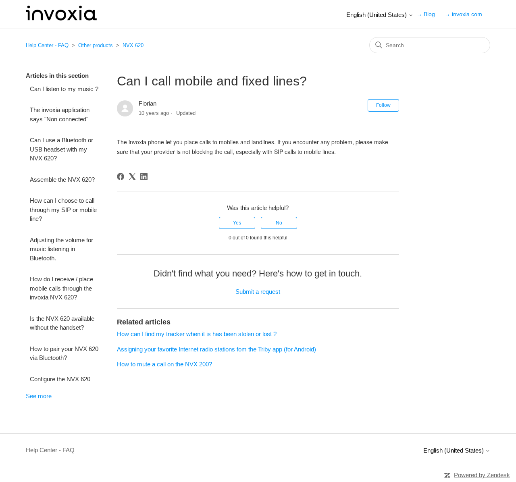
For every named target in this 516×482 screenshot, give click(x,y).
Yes (237, 223)
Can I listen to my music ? (64, 88)
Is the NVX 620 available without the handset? (62, 323)
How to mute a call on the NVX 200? (164, 364)
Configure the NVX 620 (60, 379)
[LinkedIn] (144, 176)
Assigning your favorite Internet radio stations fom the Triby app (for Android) (216, 349)
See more (39, 396)
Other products (95, 45)
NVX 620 (133, 45)
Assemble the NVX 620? (62, 179)
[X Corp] (132, 176)
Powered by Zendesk (482, 475)
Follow (383, 105)
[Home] (61, 18)
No (279, 223)
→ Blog (425, 14)
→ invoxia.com (463, 14)
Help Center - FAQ (47, 45)
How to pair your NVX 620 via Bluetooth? (64, 353)
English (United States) (377, 14)
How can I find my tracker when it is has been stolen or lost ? (197, 333)
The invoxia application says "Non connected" (59, 114)
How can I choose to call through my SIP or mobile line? (63, 209)
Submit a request (257, 291)
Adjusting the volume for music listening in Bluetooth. (61, 249)
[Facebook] (120, 176)
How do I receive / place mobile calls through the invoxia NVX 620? (61, 288)
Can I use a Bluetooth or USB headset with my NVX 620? (61, 149)
